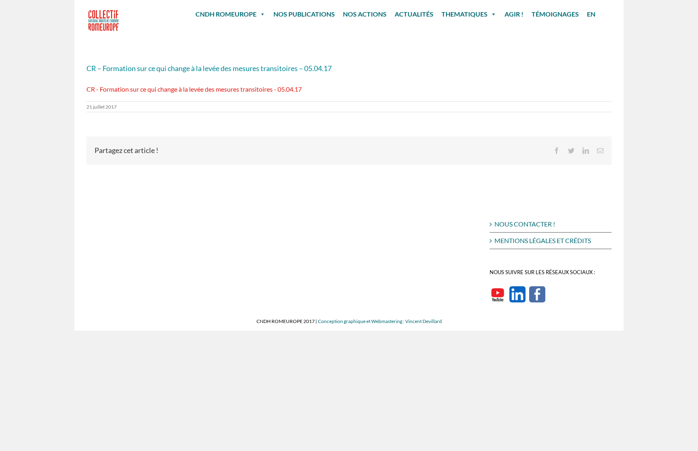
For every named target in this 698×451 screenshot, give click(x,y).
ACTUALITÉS (414, 14)
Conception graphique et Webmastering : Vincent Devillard (380, 321)
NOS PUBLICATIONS (304, 14)
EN (591, 14)
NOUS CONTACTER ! (524, 224)
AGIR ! (514, 14)
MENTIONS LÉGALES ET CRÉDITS (542, 240)
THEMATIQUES (465, 14)
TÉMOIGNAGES (555, 14)
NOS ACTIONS (365, 14)
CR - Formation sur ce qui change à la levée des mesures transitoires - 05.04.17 (194, 89)
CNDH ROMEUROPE (226, 14)
